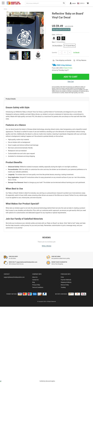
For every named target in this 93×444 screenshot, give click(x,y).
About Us (34, 277)
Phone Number (10, 360)
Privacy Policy (36, 285)
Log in (73, 3)
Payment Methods (66, 279)
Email (7, 345)
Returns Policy (65, 285)
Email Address (10, 355)
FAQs (62, 277)
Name (7, 350)
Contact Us (35, 279)
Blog (33, 282)
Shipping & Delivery (66, 282)
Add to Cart (70, 76)
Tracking (63, 287)
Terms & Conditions (37, 287)
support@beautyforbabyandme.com (14, 277)
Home (5, 9)
